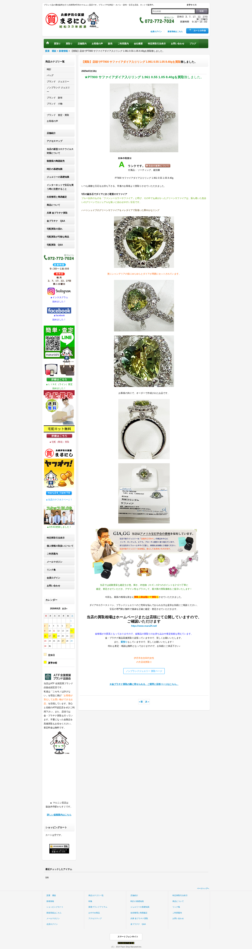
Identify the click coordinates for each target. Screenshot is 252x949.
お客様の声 (52, 121)
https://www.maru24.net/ (144, 626)
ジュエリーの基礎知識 (58, 177)
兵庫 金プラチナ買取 (57, 213)
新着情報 (50, 901)
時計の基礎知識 (54, 169)
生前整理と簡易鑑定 (57, 197)
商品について (53, 205)
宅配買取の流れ (54, 228)
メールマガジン (54, 561)
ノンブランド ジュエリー (58, 89)
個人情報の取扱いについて (60, 546)
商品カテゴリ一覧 (96, 895)
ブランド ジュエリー (58, 81)
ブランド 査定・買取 (58, 115)
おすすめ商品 (94, 913)
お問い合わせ (53, 585)
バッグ (50, 75)
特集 (90, 901)
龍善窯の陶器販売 (56, 161)
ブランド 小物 (54, 103)
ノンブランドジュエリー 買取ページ (144, 671)
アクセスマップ (54, 141)
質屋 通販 (51, 895)
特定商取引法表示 (56, 537)
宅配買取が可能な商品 (58, 236)
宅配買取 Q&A (55, 244)
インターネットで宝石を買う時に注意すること (60, 187)
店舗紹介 (51, 133)
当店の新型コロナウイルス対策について (60, 151)
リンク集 (51, 569)
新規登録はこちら (175, 31)
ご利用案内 (52, 553)
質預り (124, 642)
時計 (49, 69)
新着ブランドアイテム (97, 907)
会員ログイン (156, 31)
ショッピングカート (54, 907)
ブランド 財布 (54, 97)
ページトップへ (203, 888)
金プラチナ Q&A (56, 221)
